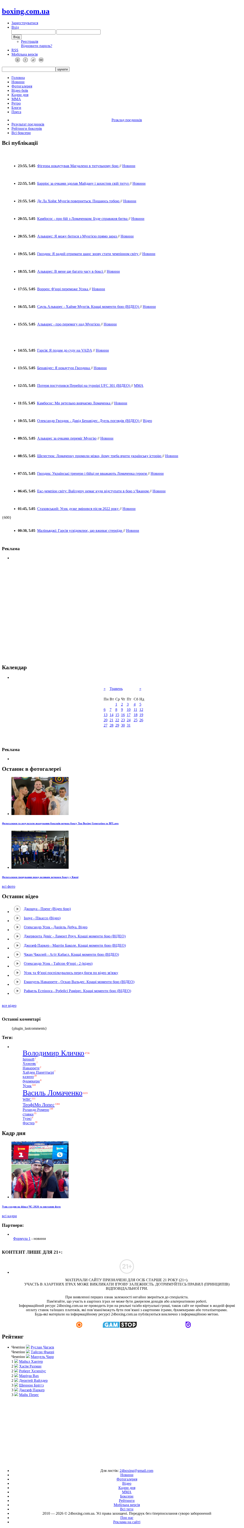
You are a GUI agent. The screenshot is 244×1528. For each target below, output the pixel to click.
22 (117, 720)
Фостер (29, 1123)
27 (105, 725)
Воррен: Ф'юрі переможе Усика (63, 289)
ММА (16, 99)
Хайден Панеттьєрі (38, 1072)
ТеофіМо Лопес (39, 1104)
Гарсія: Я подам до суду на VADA (64, 350)
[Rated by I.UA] (111, 1462)
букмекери (31, 1081)
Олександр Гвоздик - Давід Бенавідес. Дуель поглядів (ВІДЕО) (88, 421)
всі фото (8, 886)
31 (129, 725)
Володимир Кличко (53, 1053)
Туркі (27, 1119)
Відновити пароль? (36, 46)
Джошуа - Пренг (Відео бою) (47, 909)
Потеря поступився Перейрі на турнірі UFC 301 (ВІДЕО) (84, 385)
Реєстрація (29, 41)
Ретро (16, 103)
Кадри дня (19, 95)
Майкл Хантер (31, 1361)
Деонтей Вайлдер (33, 1380)
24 (129, 720)
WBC (27, 1099)
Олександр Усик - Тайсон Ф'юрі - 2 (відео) (58, 963)
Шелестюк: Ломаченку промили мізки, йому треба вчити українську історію (99, 456)
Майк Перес (29, 1395)
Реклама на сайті (126, 1522)
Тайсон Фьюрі (42, 1352)
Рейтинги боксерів (26, 128)
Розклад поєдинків (127, 120)
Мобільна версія (24, 54)
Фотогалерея (21, 86)
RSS (14, 50)
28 (111, 725)
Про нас (126, 1518)
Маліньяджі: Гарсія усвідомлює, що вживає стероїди (80, 531)
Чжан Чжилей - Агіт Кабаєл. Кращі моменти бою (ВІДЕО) (71, 954)
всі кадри (9, 1216)
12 (141, 710)
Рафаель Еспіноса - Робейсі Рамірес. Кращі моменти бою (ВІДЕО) (77, 991)
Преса (16, 112)
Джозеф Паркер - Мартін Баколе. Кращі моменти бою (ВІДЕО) (75, 945)
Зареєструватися (24, 23)
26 (141, 720)
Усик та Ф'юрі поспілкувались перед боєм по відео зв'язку (71, 973)
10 (129, 710)
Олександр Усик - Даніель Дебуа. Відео (55, 927)
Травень (116, 689)
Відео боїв (19, 90)
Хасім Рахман (30, 1366)
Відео (147, 421)
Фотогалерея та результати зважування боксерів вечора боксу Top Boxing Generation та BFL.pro (60, 823)
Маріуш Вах (29, 1376)
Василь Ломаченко (52, 1092)
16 (123, 715)
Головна (18, 78)
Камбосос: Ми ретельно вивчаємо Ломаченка (74, 403)
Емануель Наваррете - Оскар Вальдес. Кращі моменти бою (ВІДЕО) (79, 982)
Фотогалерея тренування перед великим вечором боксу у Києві (40, 877)
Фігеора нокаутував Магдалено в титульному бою (78, 166)
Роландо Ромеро (36, 1109)
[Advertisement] (122, 1430)
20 (105, 720)
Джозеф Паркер (32, 1390)
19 (141, 715)
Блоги (16, 108)
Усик (27, 1085)
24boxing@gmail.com (136, 1471)
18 (135, 715)
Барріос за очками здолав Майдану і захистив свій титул (83, 183)
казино (28, 1077)
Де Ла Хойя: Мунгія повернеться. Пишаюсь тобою (78, 201)
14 (111, 715)
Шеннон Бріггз (31, 1385)
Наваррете (31, 1068)
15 (117, 715)
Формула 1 (21, 1239)
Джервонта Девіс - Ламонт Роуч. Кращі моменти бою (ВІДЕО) (75, 936)
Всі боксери (21, 133)
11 (135, 710)
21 (111, 720)
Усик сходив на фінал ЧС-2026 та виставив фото (31, 1206)
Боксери (126, 1496)
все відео (9, 1006)
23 (123, 720)
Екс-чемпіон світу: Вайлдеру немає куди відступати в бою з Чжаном (93, 491)
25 (135, 720)
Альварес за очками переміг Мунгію (67, 438)
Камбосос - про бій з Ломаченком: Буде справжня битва (82, 219)
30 (123, 725)
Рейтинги (127, 1501)
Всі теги (126, 1509)
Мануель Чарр (42, 1357)
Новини (18, 82)
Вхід (15, 27)
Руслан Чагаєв (42, 1347)
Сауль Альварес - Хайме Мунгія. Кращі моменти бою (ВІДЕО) (88, 307)
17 (129, 715)
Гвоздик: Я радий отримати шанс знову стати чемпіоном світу (88, 254)
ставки (28, 1114)
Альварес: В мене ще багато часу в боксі (70, 271)
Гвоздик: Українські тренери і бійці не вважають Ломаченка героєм (92, 473)
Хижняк (29, 1064)
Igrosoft (28, 1059)
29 (117, 725)
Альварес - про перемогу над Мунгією (69, 324)
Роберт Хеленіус (32, 1371)
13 (105, 715)
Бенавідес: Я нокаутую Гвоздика (64, 368)
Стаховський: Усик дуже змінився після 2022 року (78, 509)
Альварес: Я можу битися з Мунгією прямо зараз (77, 236)
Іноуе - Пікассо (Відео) (42, 918)
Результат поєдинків (27, 124)
